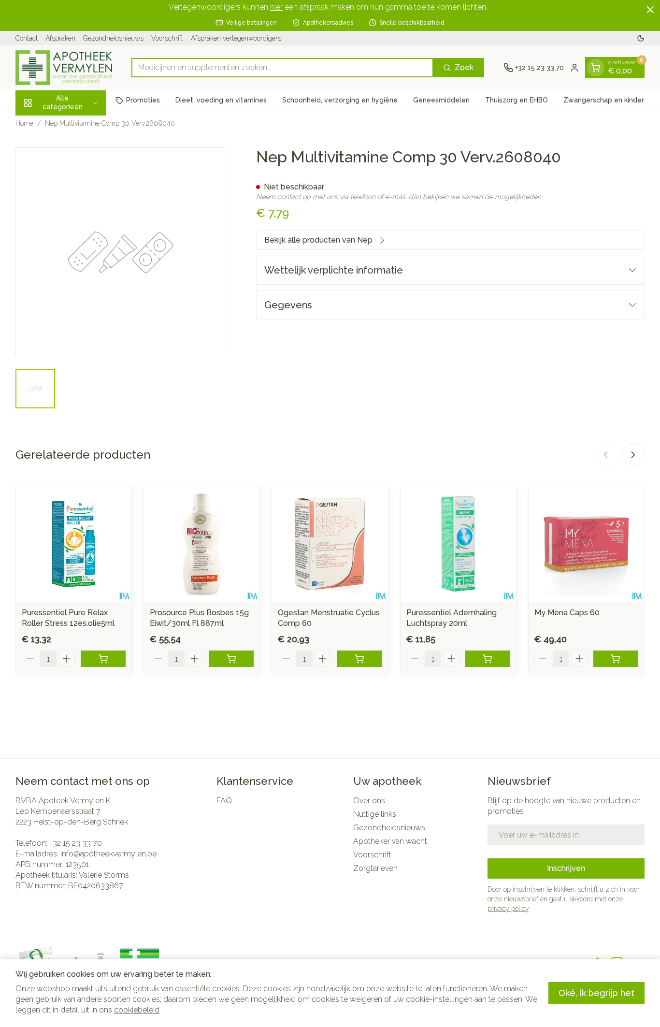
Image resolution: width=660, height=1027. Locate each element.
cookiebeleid (136, 1009)
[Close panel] (650, 9)
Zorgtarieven (375, 868)
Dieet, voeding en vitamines (221, 100)
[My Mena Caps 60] (586, 544)
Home (24, 123)
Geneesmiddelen (441, 100)
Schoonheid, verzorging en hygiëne (340, 100)
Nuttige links (374, 814)
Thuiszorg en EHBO (516, 100)
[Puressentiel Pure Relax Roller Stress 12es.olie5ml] (73, 544)
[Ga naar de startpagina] (63, 67)
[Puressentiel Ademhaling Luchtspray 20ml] (458, 544)
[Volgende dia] (633, 454)
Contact (26, 38)
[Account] (574, 67)
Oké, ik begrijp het (596, 993)
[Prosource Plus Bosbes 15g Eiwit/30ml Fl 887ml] (201, 544)
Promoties (143, 100)
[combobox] (282, 67)
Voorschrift (167, 38)
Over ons (369, 800)
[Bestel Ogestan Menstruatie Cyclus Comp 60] (359, 659)
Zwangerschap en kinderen (607, 100)
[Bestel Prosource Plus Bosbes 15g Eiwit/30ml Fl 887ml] (231, 659)
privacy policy (508, 908)
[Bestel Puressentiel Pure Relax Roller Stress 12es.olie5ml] (103, 659)
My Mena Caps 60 (567, 612)
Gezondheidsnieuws (113, 38)
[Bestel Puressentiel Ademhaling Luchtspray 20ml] (487, 659)
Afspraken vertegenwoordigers (236, 38)
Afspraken (60, 38)
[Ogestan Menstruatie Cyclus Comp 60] (329, 544)
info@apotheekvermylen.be (108, 853)
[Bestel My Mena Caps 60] (615, 659)
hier (276, 7)
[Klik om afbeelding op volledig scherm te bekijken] (120, 252)
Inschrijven (566, 868)
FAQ (224, 800)
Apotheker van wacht (390, 841)
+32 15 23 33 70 (75, 843)
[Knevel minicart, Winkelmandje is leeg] (595, 67)
